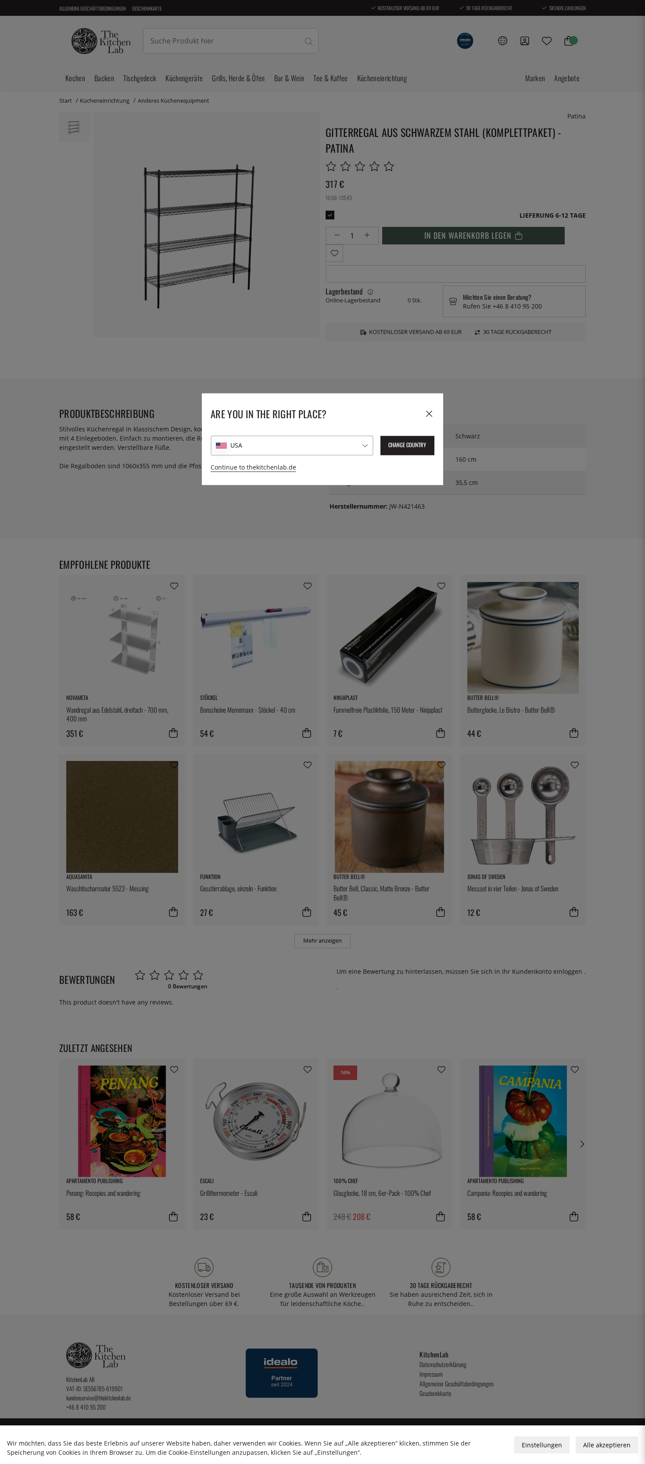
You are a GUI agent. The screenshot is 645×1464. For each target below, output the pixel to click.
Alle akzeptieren (607, 1445)
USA (236, 445)
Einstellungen (542, 1445)
